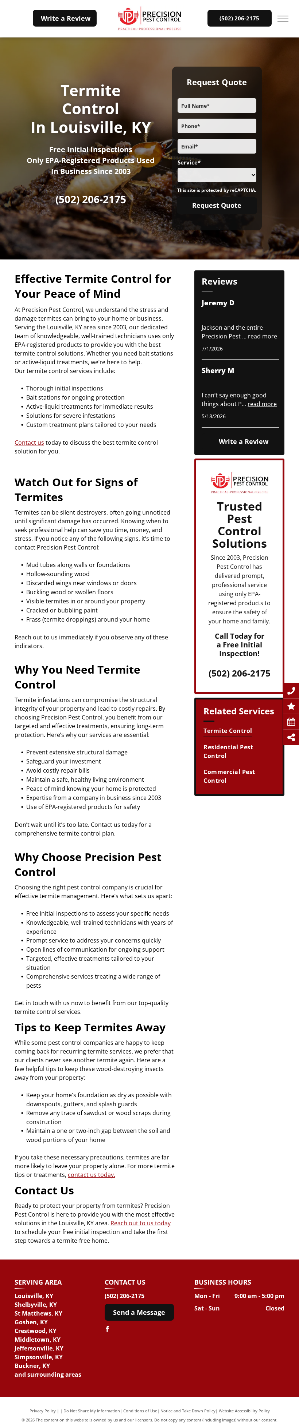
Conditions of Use (140, 1410)
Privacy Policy (43, 1410)
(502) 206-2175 (90, 199)
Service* (189, 162)
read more (262, 336)
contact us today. (91, 1175)
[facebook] (107, 1330)
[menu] (282, 18)
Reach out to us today (140, 1223)
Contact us (29, 443)
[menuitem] (240, 731)
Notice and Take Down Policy (187, 1410)
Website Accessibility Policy (244, 1410)
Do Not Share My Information (91, 1410)
